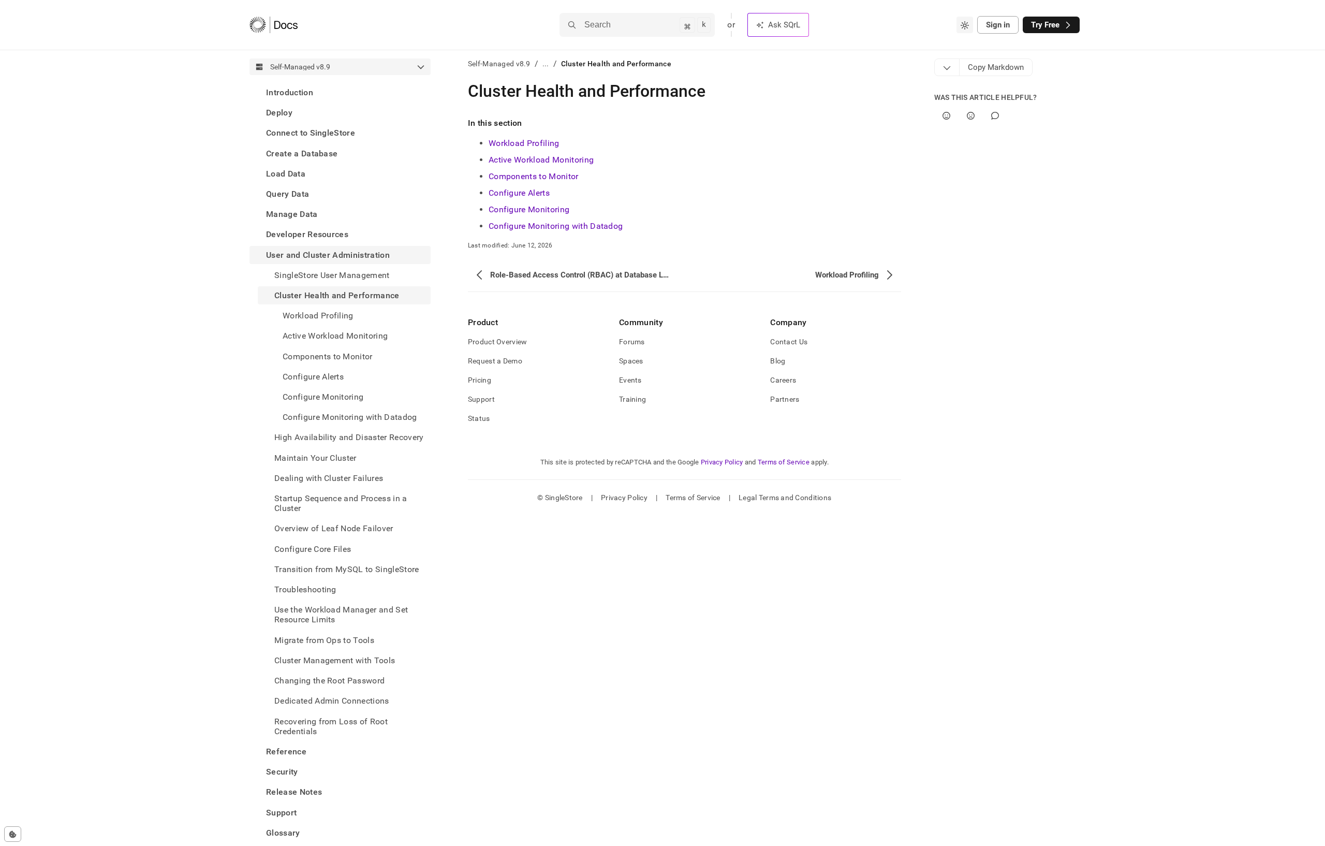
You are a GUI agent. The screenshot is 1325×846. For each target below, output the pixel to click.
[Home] (273, 25)
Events (630, 380)
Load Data (285, 174)
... (545, 64)
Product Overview (497, 342)
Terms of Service (783, 462)
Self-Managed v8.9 (499, 64)
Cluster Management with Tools (334, 660)
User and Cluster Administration (328, 255)
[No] (971, 116)
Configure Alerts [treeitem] (313, 377)
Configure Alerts (519, 193)
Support (281, 813)
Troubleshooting (305, 589)
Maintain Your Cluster (315, 458)
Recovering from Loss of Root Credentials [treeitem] (331, 726)
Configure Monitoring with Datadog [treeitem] (350, 417)
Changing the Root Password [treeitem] (329, 680)
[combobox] (964, 25)
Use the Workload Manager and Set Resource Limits (341, 614)
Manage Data (292, 214)
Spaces (631, 361)
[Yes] (946, 116)
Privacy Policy (722, 462)
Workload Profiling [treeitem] (318, 315)
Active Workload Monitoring (541, 160)
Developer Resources (307, 234)
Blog (777, 361)
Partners (784, 399)
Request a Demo (495, 361)
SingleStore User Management (332, 275)
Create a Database (301, 153)
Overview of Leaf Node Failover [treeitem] (333, 528)
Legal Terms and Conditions (785, 497)
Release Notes (294, 792)
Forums (632, 342)
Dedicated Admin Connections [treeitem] (331, 701)
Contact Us (788, 342)
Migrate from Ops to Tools (324, 640)
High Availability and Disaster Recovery (348, 437)
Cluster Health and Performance (337, 295)
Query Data (287, 194)
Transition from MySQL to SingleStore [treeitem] (346, 569)
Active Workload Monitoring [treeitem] (335, 336)
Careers (783, 380)
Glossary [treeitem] (283, 833)
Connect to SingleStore (310, 133)
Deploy (279, 113)
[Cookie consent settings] (12, 834)
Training (632, 399)
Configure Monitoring (323, 397)
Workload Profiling (524, 143)
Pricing (479, 380)
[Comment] (995, 116)
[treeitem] (340, 92)
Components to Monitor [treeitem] (328, 356)
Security (282, 772)
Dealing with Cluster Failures (328, 478)
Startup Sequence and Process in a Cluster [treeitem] (340, 503)
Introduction (289, 92)
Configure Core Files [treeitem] (312, 549)
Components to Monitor (534, 176)
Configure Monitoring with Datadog (556, 226)
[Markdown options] (947, 67)
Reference (286, 751)
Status (479, 418)
